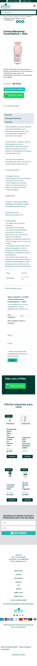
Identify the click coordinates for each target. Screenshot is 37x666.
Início (5, 16)
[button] (34, 5)
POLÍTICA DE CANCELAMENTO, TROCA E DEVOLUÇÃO (18, 604)
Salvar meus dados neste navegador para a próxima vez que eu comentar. (17, 354)
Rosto (23, 16)
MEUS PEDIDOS (18, 578)
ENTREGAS (18, 582)
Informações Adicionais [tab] (13, 118)
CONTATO (18, 589)
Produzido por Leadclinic (18, 654)
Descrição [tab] (8, 115)
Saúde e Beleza (14, 16)
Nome (10, 335)
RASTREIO (18, 574)
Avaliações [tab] (8, 122)
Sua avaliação (12, 316)
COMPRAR (12, 456)
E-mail (10, 343)
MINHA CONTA (18, 571)
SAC (18, 585)
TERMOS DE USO (18, 596)
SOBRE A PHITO (18, 592)
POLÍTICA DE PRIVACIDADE (18, 600)
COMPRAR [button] (12, 500)
